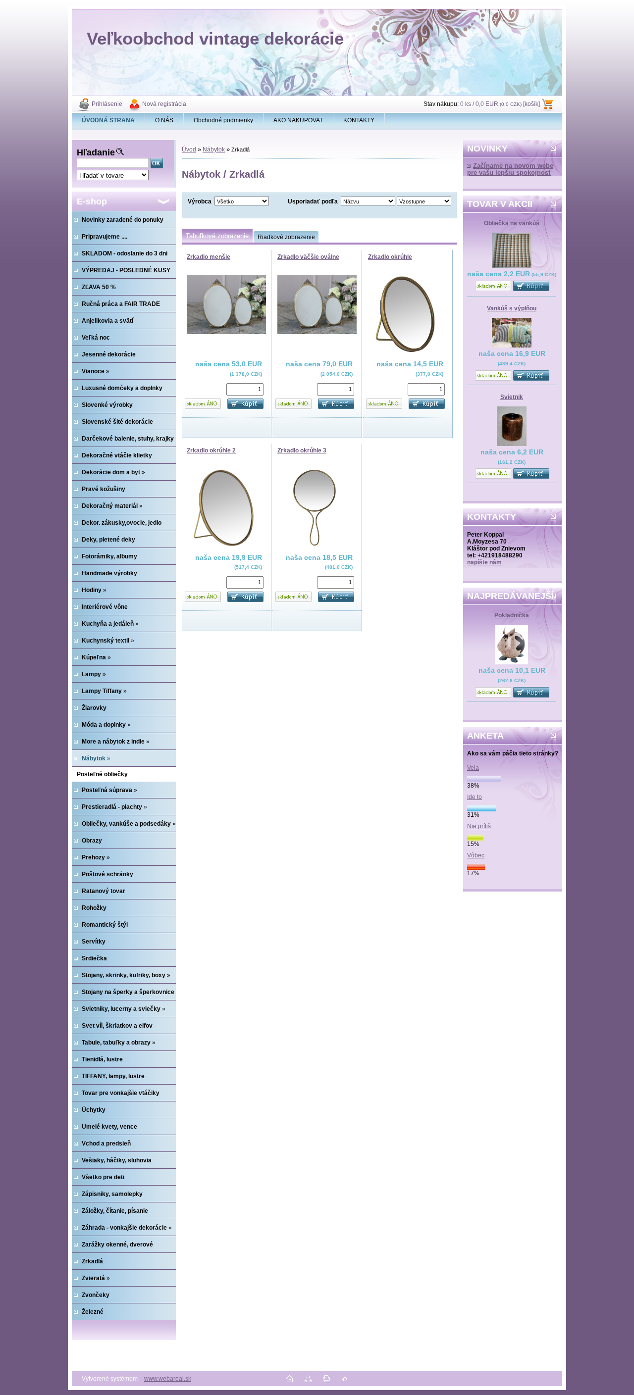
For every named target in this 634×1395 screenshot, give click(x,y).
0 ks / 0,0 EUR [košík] (500, 103)
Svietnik (511, 397)
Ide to (474, 797)
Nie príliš (479, 826)
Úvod (189, 149)
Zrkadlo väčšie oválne (308, 256)
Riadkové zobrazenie (286, 237)
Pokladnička (511, 615)
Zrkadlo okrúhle (390, 256)
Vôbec (475, 855)
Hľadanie (96, 152)
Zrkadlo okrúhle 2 (211, 450)
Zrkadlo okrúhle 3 (301, 450)
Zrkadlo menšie (208, 256)
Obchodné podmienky (223, 120)
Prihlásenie (107, 103)
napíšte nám (484, 562)
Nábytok (214, 149)
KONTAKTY (358, 120)
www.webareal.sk (167, 1378)
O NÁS (164, 120)
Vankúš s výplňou (511, 308)
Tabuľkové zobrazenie (217, 236)
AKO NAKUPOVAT (298, 120)
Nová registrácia (164, 103)
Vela (473, 768)
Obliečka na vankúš (511, 223)
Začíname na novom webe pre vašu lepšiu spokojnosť (510, 169)
